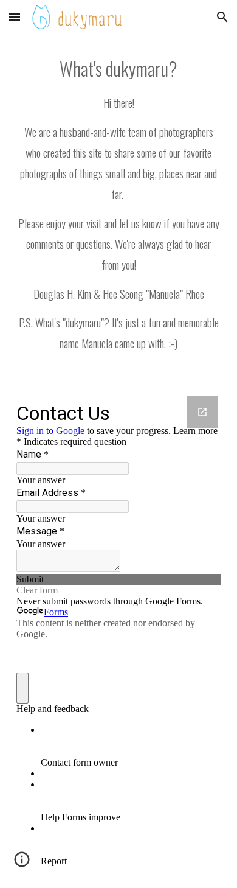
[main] (118, 208)
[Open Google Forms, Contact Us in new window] (202, 412)
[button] (14, 16)
